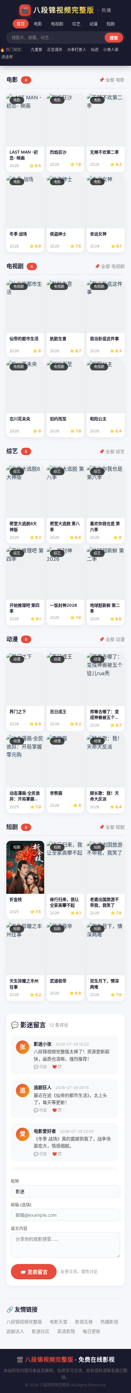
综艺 (76, 23)
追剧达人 (15, 1331)
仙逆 (94, 49)
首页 (21, 23)
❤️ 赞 (57, 1066)
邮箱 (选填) (21, 1204)
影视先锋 (84, 1321)
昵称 (15, 1181)
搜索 (114, 37)
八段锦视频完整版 (24, 1321)
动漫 (93, 23)
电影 (38, 23)
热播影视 (109, 1321)
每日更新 (91, 1331)
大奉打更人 (76, 49)
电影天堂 (58, 1321)
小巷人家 (110, 49)
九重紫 (35, 49)
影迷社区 (41, 1331)
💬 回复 (40, 1066)
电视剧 (57, 23)
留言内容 (19, 1228)
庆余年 (6, 57)
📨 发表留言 (34, 1272)
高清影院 (66, 1331)
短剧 (111, 23)
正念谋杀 (53, 49)
